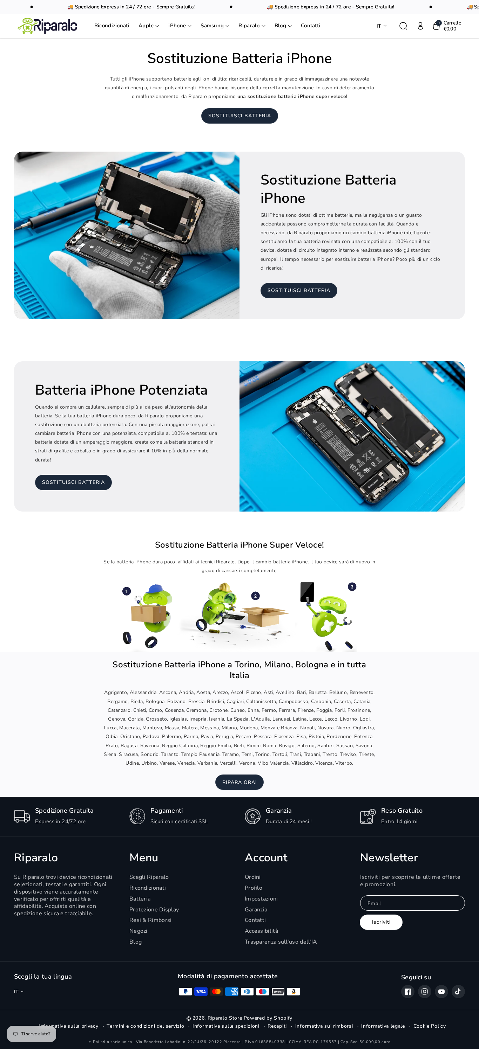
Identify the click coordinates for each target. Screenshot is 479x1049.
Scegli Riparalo (149, 877)
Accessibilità (261, 931)
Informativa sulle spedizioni (226, 1026)
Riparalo (36, 857)
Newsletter (389, 857)
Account (266, 857)
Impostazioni (261, 899)
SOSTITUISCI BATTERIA (239, 115)
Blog (135, 942)
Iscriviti (381, 922)
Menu (143, 857)
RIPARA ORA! (239, 782)
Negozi (138, 931)
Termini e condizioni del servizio (145, 1026)
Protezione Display (154, 909)
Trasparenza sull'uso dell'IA (281, 942)
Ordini (253, 877)
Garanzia (256, 909)
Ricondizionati (147, 888)
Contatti (255, 920)
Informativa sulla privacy (69, 1026)
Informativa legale (383, 1026)
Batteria (139, 899)
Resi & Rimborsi (150, 920)
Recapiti (277, 1026)
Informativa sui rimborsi (324, 1026)
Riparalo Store (225, 1018)
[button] (149, 26)
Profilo (253, 888)
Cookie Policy (429, 1026)
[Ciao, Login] (420, 26)
